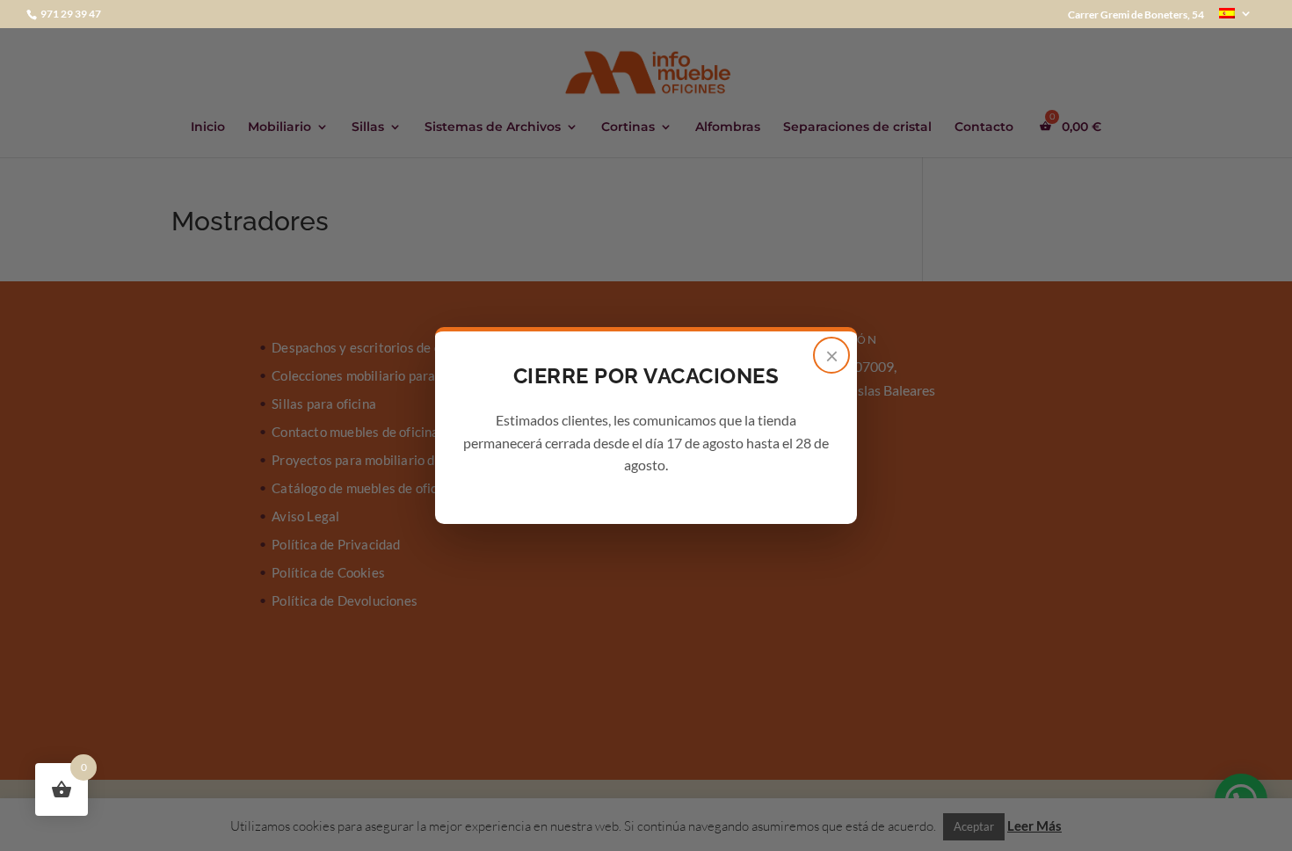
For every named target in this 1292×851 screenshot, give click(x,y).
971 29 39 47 (70, 13)
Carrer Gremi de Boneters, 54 (1136, 15)
